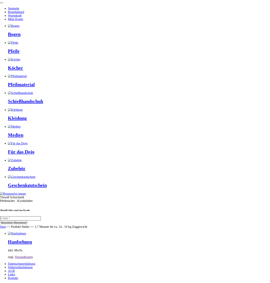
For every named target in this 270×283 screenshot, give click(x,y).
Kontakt (13, 278)
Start (3, 226)
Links (11, 274)
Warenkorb (15, 15)
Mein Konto (15, 19)
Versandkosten (24, 257)
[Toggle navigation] (1, 2)
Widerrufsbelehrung (20, 267)
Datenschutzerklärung (21, 263)
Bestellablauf (16, 12)
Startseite (13, 8)
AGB (11, 271)
